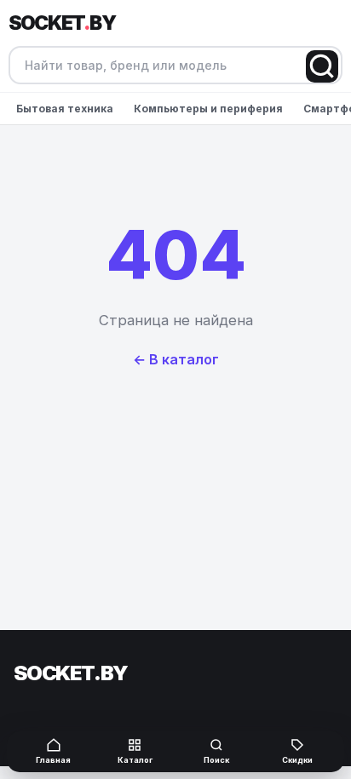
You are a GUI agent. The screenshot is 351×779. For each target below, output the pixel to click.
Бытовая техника (64, 108)
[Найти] (322, 66)
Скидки (297, 760)
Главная (53, 760)
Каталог (135, 760)
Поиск (216, 760)
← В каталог (176, 359)
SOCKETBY (62, 23)
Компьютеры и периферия (208, 108)
